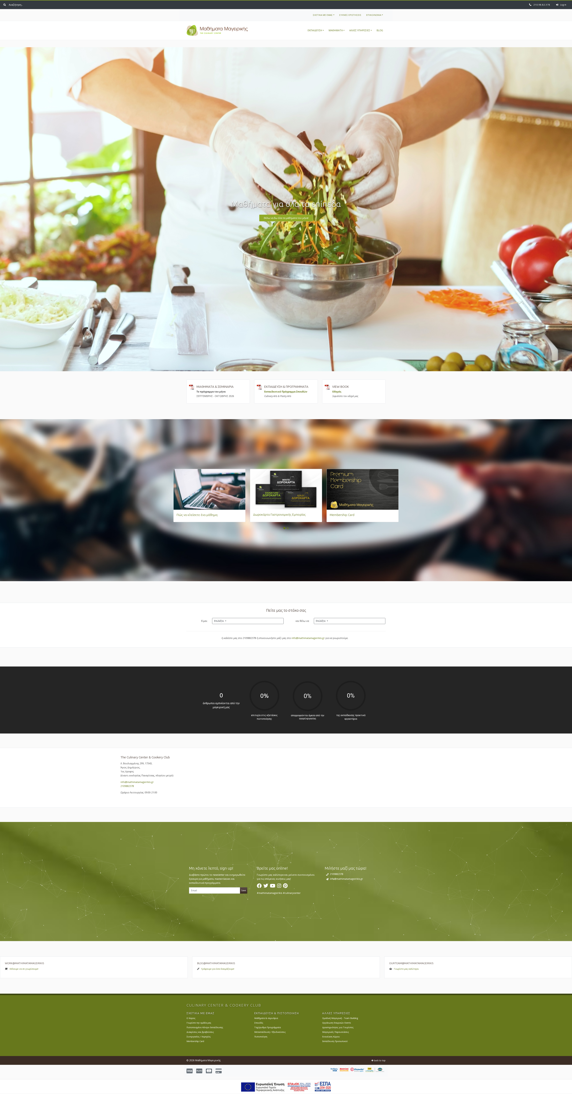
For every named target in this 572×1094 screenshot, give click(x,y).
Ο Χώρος (190, 1018)
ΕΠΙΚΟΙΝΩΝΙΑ (373, 14)
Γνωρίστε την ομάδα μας (198, 1022)
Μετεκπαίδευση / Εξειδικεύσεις (270, 1032)
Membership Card (195, 1041)
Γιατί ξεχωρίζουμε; (190, 515)
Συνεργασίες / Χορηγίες (198, 1036)
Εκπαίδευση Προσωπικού (335, 1041)
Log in (562, 4)
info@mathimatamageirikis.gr (308, 638)
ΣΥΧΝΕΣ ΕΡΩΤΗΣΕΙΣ (350, 14)
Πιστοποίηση (260, 1036)
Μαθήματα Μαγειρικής (217, 30)
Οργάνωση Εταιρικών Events (336, 1022)
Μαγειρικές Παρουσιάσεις (335, 1032)
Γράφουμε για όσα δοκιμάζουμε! (217, 968)
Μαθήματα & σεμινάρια (266, 1018)
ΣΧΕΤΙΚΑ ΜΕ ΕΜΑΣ (323, 14)
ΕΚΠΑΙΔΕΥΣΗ (315, 30)
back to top (379, 1060)
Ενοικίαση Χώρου (331, 1036)
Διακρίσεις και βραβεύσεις (200, 1032)
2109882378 (541, 4)
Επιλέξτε (219, 621)
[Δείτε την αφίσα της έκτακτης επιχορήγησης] (286, 1086)
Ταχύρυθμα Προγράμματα (267, 1027)
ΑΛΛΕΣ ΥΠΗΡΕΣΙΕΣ (359, 30)
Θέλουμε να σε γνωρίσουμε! (24, 968)
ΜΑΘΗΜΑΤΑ (336, 30)
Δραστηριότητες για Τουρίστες (338, 1027)
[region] (286, 881)
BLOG (380, 30)
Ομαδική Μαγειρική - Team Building (340, 1018)
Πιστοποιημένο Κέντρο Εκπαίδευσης (204, 1027)
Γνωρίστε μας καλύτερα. (406, 968)
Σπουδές (258, 1022)
